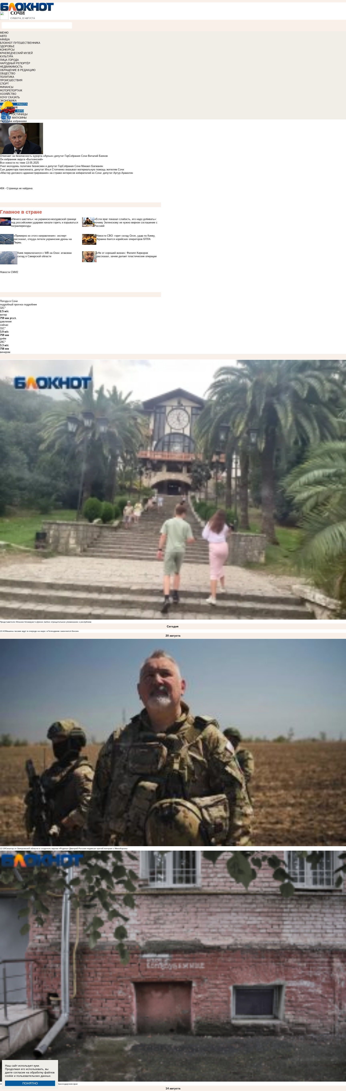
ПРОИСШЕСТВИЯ (11, 80)
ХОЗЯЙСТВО (8, 93)
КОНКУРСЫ (7, 49)
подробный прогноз (11, 304)
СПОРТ (4, 83)
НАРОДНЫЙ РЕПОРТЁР (15, 63)
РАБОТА (22, 104)
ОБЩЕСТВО (7, 73)
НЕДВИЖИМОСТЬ (11, 66)
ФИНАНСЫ (6, 87)
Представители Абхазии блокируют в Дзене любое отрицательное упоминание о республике (46, 622)
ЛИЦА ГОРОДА (9, 59)
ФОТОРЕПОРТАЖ (11, 90)
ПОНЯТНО (30, 1083)
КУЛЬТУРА (6, 56)
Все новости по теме (12, 162)
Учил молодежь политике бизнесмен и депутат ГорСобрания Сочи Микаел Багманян (51, 166)
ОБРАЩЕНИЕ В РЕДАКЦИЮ (17, 70)
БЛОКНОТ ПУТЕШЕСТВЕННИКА (20, 42)
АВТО (3, 36)
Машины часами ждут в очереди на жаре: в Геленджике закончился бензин (42, 631)
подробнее (30, 304)
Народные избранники (13, 121)
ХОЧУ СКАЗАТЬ (10, 97)
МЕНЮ (4, 32)
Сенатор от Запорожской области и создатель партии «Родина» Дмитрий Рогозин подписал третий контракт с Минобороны (66, 848)
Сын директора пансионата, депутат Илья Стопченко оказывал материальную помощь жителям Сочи (62, 169)
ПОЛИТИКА (7, 76)
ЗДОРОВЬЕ (7, 46)
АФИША (5, 39)
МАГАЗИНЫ (19, 117)
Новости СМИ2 (9, 272)
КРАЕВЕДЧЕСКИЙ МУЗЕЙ (16, 53)
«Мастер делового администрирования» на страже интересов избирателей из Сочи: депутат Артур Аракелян (66, 172)
